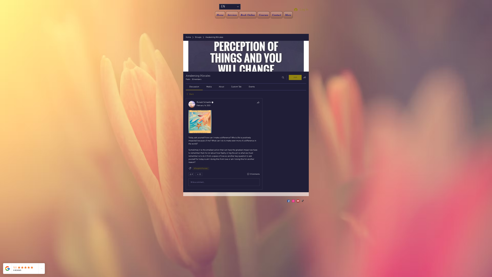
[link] (194, 87)
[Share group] (304, 77)
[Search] (283, 77)
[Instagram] (293, 201)
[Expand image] (199, 121)
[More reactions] (199, 174)
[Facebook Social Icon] (288, 201)
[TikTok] (302, 201)
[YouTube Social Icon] (298, 201)
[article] (224, 144)
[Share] (258, 102)
